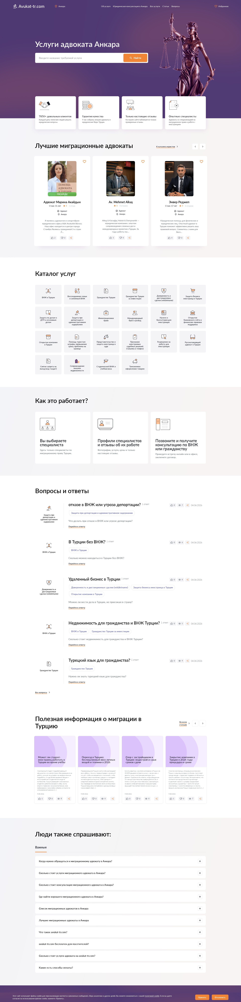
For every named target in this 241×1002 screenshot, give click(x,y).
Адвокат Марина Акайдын (62, 202)
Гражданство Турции (82, 668)
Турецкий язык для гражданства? (99, 660)
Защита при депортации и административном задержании (102, 513)
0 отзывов (123, 206)
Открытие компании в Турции (86, 594)
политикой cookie (152, 996)
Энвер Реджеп (179, 202)
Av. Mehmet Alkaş (121, 202)
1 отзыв (72, 206)
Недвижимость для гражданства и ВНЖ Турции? (114, 622)
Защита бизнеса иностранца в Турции (153, 587)
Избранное (223, 6)
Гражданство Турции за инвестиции (110, 631)
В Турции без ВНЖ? (87, 541)
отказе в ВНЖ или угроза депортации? (105, 504)
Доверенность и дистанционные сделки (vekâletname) (99, 587)
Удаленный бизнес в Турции (94, 579)
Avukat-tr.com (31, 6)
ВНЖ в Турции (79, 550)
